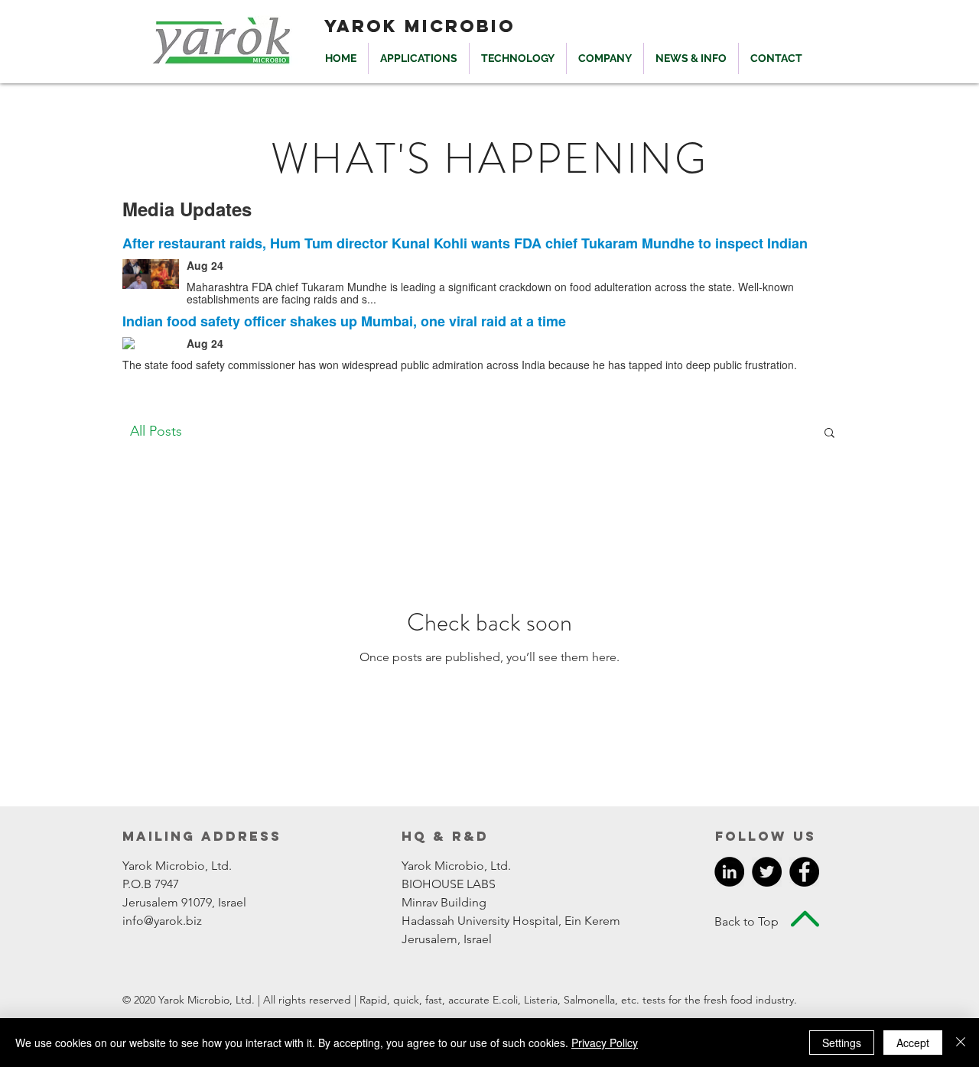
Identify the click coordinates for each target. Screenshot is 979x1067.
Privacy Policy (604, 1042)
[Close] (960, 1042)
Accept (912, 1042)
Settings (841, 1042)
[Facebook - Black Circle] (804, 872)
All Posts (156, 431)
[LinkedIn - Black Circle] (729, 872)
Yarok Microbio (420, 26)
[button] (829, 434)
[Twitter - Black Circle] (767, 872)
